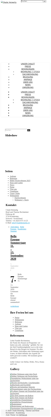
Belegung (28, 77)
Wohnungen (27, 69)
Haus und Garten (16, 183)
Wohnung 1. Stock (30, 71)
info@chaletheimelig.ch (21, 223)
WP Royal (23, 415)
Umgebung (27, 87)
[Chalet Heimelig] (8, 2)
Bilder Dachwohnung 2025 (20, 181)
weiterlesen (14, 306)
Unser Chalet (28, 63)
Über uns (28, 82)
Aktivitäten (14, 227)
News (28, 84)
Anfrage (28, 79)
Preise (28, 66)
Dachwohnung (30, 74)
